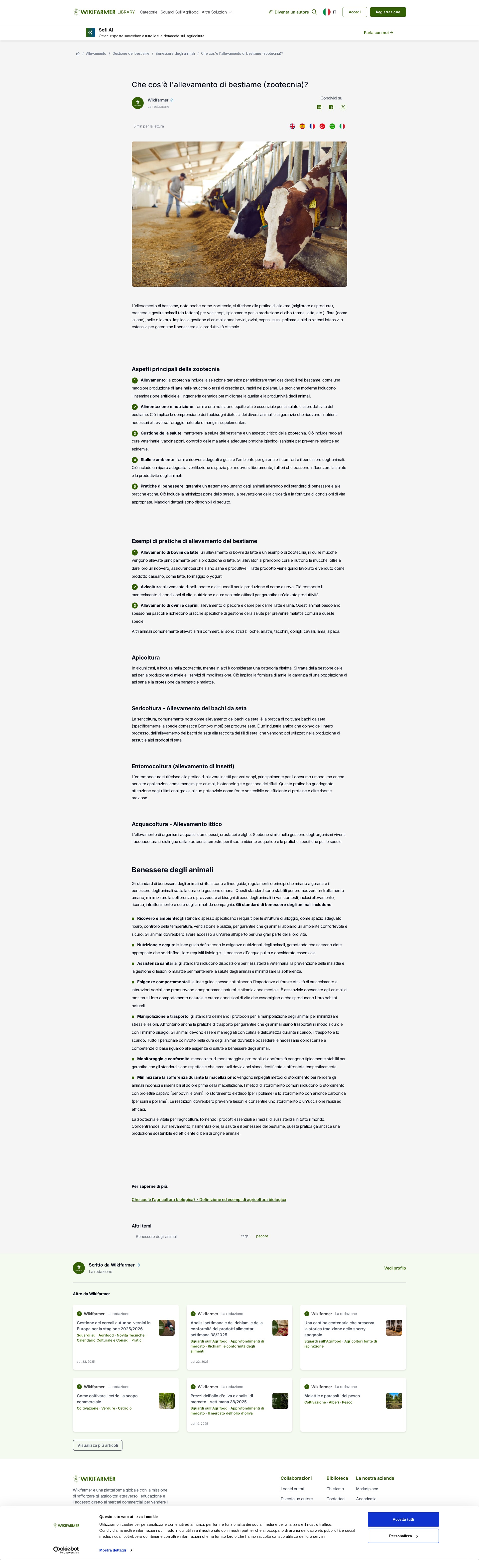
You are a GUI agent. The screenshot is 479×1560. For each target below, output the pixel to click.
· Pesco (346, 1402)
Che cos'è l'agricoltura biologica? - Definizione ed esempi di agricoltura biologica (209, 1199)
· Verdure (107, 1408)
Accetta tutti (403, 1519)
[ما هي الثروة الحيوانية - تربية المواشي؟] (332, 126)
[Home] (78, 53)
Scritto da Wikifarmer (112, 1265)
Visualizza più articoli (97, 1445)
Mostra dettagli (112, 1550)
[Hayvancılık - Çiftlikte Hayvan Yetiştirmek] (322, 126)
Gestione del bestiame (131, 53)
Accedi (355, 12)
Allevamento (96, 53)
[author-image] (79, 1268)
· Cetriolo (124, 1408)
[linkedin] (319, 107)
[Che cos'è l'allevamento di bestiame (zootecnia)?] (342, 126)
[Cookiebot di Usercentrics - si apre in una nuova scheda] (66, 1550)
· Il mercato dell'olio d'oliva (229, 1413)
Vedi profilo (395, 1268)
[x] (343, 107)
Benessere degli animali (175, 53)
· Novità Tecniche (129, 1335)
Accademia (366, 1498)
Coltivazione (87, 1408)
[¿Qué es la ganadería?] (302, 126)
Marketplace (367, 1488)
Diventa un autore (292, 12)
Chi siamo (335, 1488)
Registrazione (388, 12)
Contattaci (336, 1498)
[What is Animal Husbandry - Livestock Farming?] (292, 126)
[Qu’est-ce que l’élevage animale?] (312, 126)
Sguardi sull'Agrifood (179, 12)
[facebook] (331, 107)
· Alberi (333, 1402)
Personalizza (400, 1536)
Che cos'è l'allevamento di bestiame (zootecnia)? (242, 53)
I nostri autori (292, 1488)
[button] (330, 12)
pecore (262, 1236)
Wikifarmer (158, 100)
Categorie (148, 12)
